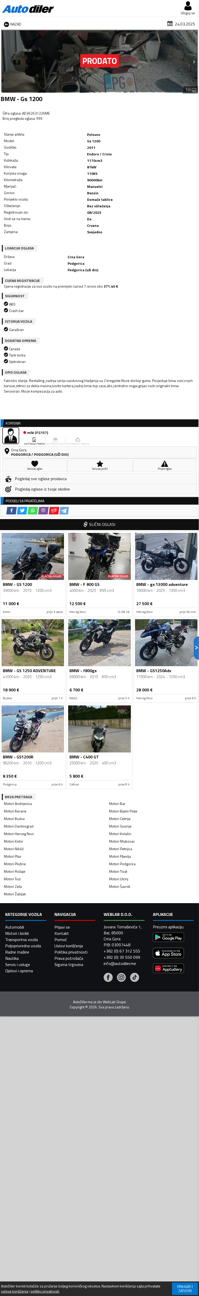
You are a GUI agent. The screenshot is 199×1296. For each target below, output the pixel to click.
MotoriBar (117, 803)
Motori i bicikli (17, 933)
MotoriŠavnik (119, 886)
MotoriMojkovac (122, 841)
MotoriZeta (13, 886)
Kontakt (61, 933)
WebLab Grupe (114, 1001)
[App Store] (168, 954)
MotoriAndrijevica (18, 803)
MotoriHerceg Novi (19, 833)
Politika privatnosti (71, 952)
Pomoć (60, 939)
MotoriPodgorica (122, 864)
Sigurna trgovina (68, 964)
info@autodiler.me (120, 963)
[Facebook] (108, 978)
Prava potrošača (68, 958)
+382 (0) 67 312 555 (122, 951)
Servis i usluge (17, 964)
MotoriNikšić (14, 848)
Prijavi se (62, 927)
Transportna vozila (21, 939)
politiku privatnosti (45, 1291)
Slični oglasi (102, 524)
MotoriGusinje (120, 826)
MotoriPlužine (15, 864)
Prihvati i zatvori (185, 1288)
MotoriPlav (12, 856)
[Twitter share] (22, 510)
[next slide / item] (194, 62)
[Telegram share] (64, 510)
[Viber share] (43, 510)
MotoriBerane (15, 811)
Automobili (14, 927)
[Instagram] (121, 978)
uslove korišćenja (14, 1291)
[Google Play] (168, 938)
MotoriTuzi (12, 879)
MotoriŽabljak (15, 894)
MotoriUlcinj (118, 879)
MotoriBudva (14, 818)
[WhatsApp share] (33, 510)
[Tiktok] (134, 978)
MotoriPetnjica (120, 848)
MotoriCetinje (120, 818)
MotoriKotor (13, 841)
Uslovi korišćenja (68, 946)
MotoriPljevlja (120, 856)
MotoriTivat (118, 871)
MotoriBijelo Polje (123, 811)
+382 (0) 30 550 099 (122, 957)
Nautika (12, 958)
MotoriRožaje (14, 871)
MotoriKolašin (120, 833)
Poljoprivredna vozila (23, 946)
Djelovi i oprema (19, 971)
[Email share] (54, 510)
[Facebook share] (11, 510)
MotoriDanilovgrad (18, 826)
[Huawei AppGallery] (168, 969)
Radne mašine (17, 952)
